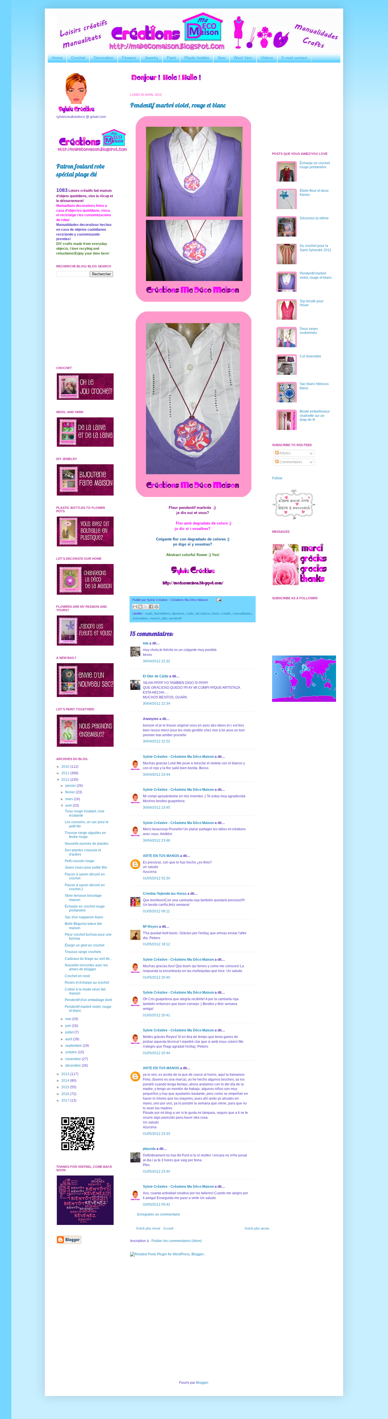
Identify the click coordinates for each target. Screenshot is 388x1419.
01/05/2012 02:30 (156, 878)
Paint (171, 57)
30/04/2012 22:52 (156, 741)
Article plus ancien (256, 1228)
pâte (164, 618)
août (69, 1039)
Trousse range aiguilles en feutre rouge (85, 835)
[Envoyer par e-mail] (135, 606)
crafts (190, 613)
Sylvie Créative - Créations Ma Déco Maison (178, 757)
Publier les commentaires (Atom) (176, 1241)
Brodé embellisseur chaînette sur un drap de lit (315, 415)
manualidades (242, 613)
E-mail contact (294, 57)
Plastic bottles (196, 57)
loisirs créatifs (221, 613)
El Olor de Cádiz (155, 676)
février (70, 792)
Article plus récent (148, 1228)
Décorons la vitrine (314, 218)
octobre (71, 1052)
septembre (74, 1046)
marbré (155, 618)
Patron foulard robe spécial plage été (80, 170)
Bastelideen (162, 613)
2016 (65, 1094)
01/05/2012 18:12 (156, 944)
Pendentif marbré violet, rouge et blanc (178, 105)
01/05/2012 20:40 (156, 977)
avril (69, 806)
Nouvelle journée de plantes (87, 844)
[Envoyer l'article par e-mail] (218, 600)
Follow (277, 478)
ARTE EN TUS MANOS (161, 856)
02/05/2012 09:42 (156, 1204)
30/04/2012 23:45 (156, 808)
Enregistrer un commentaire (158, 1214)
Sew (221, 57)
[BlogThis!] (140, 606)
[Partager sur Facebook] (151, 606)
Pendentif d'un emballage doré (88, 1000)
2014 (65, 1081)
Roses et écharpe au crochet (87, 983)
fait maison (202, 613)
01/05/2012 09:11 (156, 911)
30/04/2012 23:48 (156, 840)
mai (68, 1019)
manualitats (140, 618)
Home (57, 57)
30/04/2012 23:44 (156, 775)
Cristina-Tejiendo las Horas (165, 894)
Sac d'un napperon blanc (84, 917)
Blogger (202, 1383)
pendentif (175, 618)
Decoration (103, 57)
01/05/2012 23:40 (156, 1172)
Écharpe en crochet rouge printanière (85, 908)
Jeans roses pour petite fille (86, 867)
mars (69, 799)
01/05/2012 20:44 (156, 1053)
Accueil (168, 1228)
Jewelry (151, 57)
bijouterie (178, 613)
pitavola (149, 1149)
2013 (65, 1074)
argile (149, 613)
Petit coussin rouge (79, 861)
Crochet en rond (77, 976)
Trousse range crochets (83, 952)
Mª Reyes (150, 927)
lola (146, 643)
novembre (73, 1059)
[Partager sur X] (146, 606)
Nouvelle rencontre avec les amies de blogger (86, 967)
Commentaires (290, 462)
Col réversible (310, 356)
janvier (71, 786)
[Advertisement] (192, 1305)
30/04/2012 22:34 (156, 704)
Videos (267, 57)
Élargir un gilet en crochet (84, 945)
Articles (285, 453)
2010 (65, 767)
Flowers (129, 57)
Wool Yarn (243, 57)
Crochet (78, 57)
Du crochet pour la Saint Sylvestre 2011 (315, 248)
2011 (65, 773)
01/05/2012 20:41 (156, 1015)
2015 (65, 1087)
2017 (65, 1100)
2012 (65, 780)
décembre (73, 1066)
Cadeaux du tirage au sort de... (88, 959)
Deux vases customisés (309, 331)
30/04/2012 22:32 (156, 661)
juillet (69, 1032)
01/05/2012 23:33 (156, 1134)
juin (68, 1026)
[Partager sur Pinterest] (156, 606)
